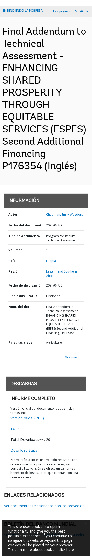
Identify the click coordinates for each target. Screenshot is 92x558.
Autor (13, 214)
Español (80, 11)
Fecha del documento (25, 225)
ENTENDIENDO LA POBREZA (23, 10)
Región (14, 271)
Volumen (15, 250)
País (11, 260)
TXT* (14, 428)
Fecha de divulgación (25, 285)
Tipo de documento (24, 236)
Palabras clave (20, 342)
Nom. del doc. (19, 307)
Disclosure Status (22, 296)
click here (66, 549)
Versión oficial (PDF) (27, 418)
